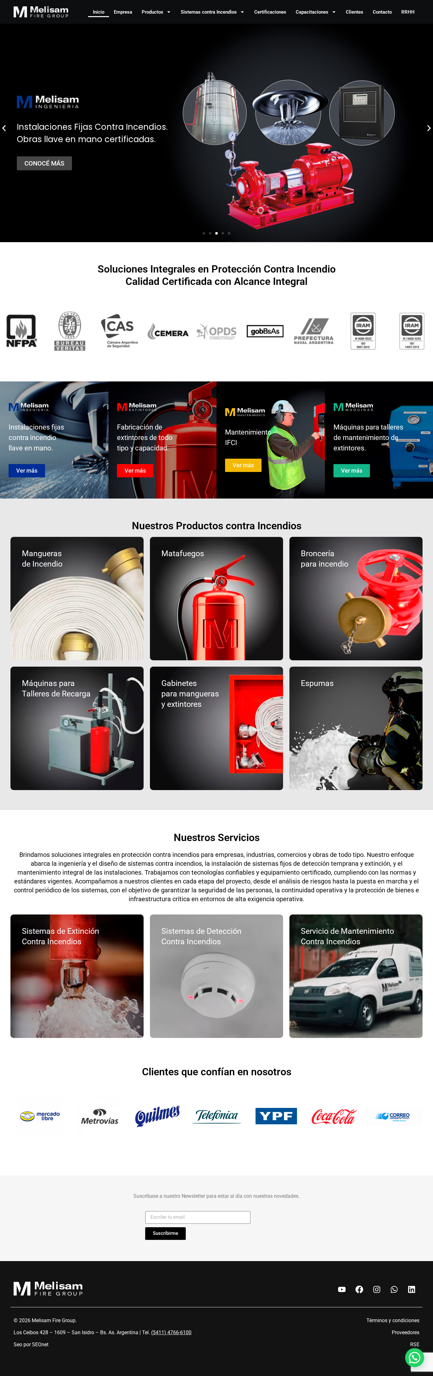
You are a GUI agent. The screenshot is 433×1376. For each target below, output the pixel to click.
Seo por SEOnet (31, 1344)
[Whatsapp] (394, 1289)
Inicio (98, 12)
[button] (4, 128)
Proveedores (405, 1332)
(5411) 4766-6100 (171, 1332)
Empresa (123, 12)
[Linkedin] (411, 1289)
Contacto (382, 12)
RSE (414, 1344)
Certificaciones (270, 12)
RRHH (408, 12)
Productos (152, 12)
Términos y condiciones (392, 1320)
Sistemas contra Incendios (209, 12)
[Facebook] (359, 1289)
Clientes (354, 12)
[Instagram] (377, 1289)
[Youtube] (342, 1289)
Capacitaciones (312, 12)
